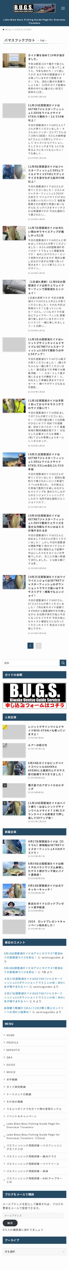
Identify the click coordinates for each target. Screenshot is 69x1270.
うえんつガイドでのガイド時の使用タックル (34, 1109)
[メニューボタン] (63, 8)
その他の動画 (15, 1101)
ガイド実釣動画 (16, 1087)
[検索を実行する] (63, 663)
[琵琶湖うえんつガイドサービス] (34, 8)
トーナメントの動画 (19, 1094)
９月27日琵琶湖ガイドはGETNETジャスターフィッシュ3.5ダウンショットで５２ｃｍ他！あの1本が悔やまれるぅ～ (34, 982)
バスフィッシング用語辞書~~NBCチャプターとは (34, 1180)
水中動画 (12, 1079)
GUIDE (11, 1064)
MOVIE (11, 1072)
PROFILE (12, 1042)
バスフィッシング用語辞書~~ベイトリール (33, 1163)
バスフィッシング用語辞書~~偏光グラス (32, 1156)
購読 (10, 1223)
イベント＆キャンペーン (22, 1116)
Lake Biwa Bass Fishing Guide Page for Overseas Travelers (33, 1125)
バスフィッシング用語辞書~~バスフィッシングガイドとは (34, 1147)
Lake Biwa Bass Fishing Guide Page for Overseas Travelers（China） (33, 1136)
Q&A (9, 1057)
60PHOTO (13, 1050)
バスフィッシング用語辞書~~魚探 (27, 1171)
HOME (11, 1035)
